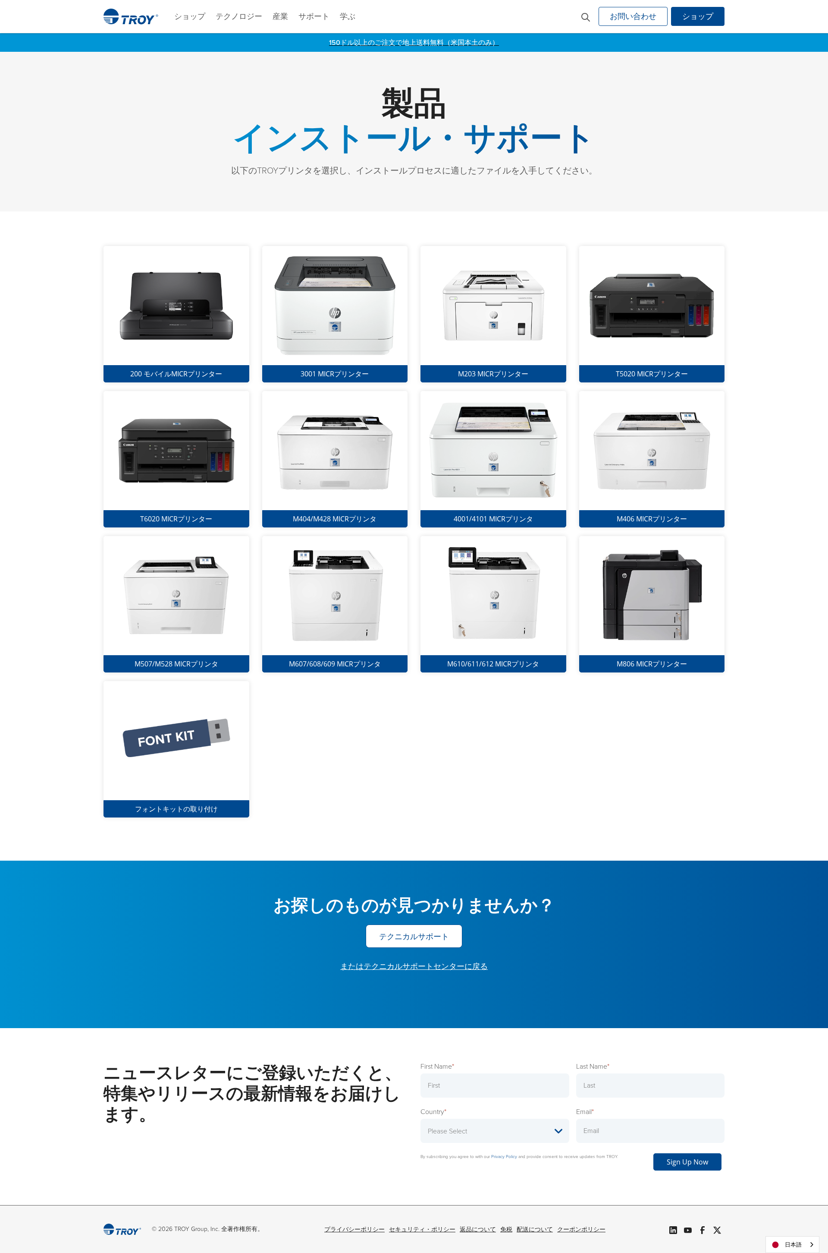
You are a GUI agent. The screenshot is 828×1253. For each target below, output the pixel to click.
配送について (535, 1229)
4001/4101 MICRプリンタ (493, 519)
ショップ (189, 16)
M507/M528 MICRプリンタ (176, 664)
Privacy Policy (504, 1156)
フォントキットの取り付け (176, 809)
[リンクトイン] (673, 1229)
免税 (506, 1229)
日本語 (793, 1244)
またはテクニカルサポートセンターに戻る (414, 966)
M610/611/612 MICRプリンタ (493, 664)
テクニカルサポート (414, 936)
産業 (280, 16)
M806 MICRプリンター (652, 664)
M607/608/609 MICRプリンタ (335, 664)
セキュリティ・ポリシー (422, 1229)
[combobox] (792, 1244)
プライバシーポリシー (354, 1229)
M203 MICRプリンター (493, 374)
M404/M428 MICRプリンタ (334, 519)
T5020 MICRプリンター (652, 374)
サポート (313, 16)
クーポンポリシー (581, 1229)
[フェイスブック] (702, 1229)
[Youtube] (688, 1229)
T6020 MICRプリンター (176, 519)
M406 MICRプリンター (652, 519)
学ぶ (347, 16)
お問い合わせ (633, 16)
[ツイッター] (717, 1229)
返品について (478, 1229)
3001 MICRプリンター (335, 374)
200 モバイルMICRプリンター (176, 374)
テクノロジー (239, 16)
